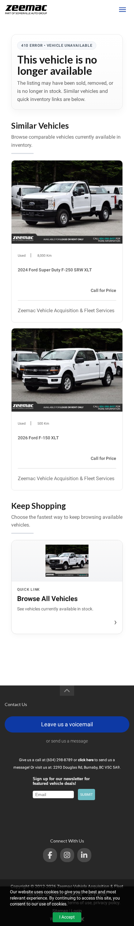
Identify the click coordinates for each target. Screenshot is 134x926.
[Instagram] (67, 855)
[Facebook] (50, 855)
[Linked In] (84, 855)
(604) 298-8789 (98, 9)
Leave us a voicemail (67, 724)
